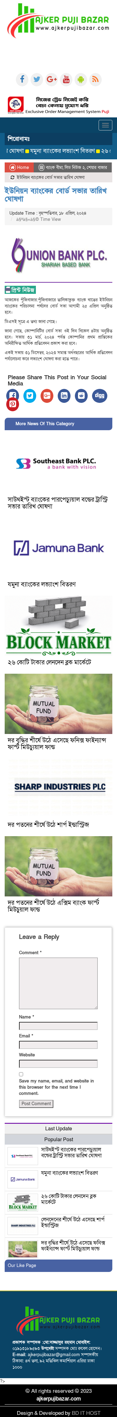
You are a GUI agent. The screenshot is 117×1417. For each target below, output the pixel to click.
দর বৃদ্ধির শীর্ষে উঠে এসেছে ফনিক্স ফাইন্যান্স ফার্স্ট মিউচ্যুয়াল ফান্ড (57, 743)
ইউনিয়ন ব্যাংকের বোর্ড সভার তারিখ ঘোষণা (56, 195)
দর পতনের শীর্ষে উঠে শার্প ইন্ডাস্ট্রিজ (48, 825)
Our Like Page (22, 1266)
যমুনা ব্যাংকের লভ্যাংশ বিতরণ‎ (50, 151)
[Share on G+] (47, 396)
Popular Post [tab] (58, 1139)
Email (26, 1036)
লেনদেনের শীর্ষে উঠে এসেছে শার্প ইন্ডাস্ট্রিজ (73, 1222)
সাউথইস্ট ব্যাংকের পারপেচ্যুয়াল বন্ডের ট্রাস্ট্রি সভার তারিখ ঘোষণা (58, 503)
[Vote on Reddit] (81, 396)
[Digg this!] (99, 396)
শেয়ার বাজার (97, 168)
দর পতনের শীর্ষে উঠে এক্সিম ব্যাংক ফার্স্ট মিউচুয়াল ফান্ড (53, 906)
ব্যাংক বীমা (54, 168)
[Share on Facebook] (12, 396)
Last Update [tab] (58, 1128)
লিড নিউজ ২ (75, 168)
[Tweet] (29, 396)
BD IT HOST (86, 1413)
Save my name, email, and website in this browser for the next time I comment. (56, 1087)
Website (27, 1055)
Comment (30, 953)
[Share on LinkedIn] (64, 396)
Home (22, 168)
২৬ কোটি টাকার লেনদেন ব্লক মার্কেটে (49, 662)
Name (26, 1017)
